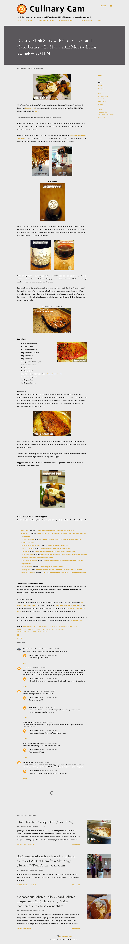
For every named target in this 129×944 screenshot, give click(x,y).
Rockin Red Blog (26, 566)
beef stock (101, 88)
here (36, 111)
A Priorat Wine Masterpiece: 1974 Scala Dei (54, 548)
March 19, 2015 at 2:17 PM (47, 707)
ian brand (100, 104)
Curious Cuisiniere (27, 539)
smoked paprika (102, 112)
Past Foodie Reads (86, 20)
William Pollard (28, 762)
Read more (76, 844)
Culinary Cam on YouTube (46, 20)
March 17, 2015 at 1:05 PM (48, 678)
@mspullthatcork (28, 722)
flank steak (101, 99)
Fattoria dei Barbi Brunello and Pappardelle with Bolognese (55, 551)
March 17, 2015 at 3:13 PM (42, 762)
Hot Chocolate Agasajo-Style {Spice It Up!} (45, 822)
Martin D (26, 668)
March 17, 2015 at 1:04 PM (48, 655)
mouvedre (100, 107)
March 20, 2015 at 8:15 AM (48, 770)
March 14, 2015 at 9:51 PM (38, 668)
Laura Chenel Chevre (55, 374)
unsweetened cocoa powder (106, 114)
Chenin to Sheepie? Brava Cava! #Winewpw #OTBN (55, 530)
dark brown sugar (103, 96)
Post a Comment (29, 885)
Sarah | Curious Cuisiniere (31, 743)
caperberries (101, 91)
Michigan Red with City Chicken (59, 545)
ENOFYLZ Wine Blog (28, 573)
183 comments (28, 844)
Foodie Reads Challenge (66, 20)
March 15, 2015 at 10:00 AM (43, 722)
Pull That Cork (26, 533)
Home (19, 20)
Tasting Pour (25, 530)
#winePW (100, 85)
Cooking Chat (25, 570)
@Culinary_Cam (76, 620)
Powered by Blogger (65, 936)
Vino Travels (25, 551)
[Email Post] (18, 635)
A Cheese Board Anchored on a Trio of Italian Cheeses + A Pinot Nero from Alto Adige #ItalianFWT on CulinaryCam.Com (46, 861)
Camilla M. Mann (34, 655)
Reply (25, 663)
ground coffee (102, 101)
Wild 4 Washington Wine (29, 560)
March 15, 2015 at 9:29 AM (48, 691)
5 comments (27, 928)
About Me (29, 20)
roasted (100, 109)
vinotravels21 (33, 707)
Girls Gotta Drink (26, 548)
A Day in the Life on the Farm (31, 545)
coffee (99, 93)
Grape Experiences (27, 554)
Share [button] (100, 75)
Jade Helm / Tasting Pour (31, 691)
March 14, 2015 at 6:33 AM (50, 649)
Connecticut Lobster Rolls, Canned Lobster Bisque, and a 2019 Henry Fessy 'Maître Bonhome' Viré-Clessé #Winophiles (46, 901)
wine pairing (101, 117)
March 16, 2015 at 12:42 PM (48, 743)
